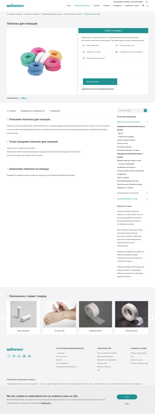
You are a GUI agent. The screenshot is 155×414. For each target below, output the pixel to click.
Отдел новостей (104, 348)
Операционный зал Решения (127, 193)
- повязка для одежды (125, 137)
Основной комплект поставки (128, 150)
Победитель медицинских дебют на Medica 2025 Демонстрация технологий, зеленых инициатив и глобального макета (130, 256)
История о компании (104, 367)
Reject (127, 404)
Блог (98, 370)
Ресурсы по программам (139, 353)
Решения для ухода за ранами (128, 122)
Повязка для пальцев (92, 14)
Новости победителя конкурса (107, 353)
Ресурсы (106, 5)
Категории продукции (126, 117)
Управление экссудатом (126, 167)
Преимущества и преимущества (32, 111)
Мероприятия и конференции (107, 360)
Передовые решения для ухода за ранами (130, 155)
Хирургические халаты (102, 384)
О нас (69, 5)
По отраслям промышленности (70, 348)
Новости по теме (124, 206)
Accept (127, 397)
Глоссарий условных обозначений (127, 2)
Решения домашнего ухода (52, 14)
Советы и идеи (102, 363)
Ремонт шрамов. (123, 177)
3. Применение (54, 111)
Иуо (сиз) (59, 360)
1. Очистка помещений (125, 164)
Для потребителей (62, 363)
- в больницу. (60, 353)
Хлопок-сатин (122, 143)
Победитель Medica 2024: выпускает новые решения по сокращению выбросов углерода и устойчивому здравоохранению (131, 271)
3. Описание (11, 111)
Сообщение (117, 5)
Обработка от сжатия (125, 188)
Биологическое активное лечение (129, 184)
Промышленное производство (66, 367)
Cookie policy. (46, 403)
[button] (3, 317)
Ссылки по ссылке (139, 348)
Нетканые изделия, (124, 147)
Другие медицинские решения (57, 384)
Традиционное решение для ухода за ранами (131, 128)
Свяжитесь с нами (132, 5)
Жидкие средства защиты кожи (129, 160)
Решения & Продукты (82, 5)
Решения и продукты (32, 14)
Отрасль (97, 5)
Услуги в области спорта (73, 14)
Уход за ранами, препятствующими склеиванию (130, 172)
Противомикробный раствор (128, 181)
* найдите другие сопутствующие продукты (97, 89)
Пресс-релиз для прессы (105, 356)
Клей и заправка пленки (126, 140)
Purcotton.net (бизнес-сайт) (139, 363)
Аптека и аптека (61, 356)
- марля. (120, 133)
